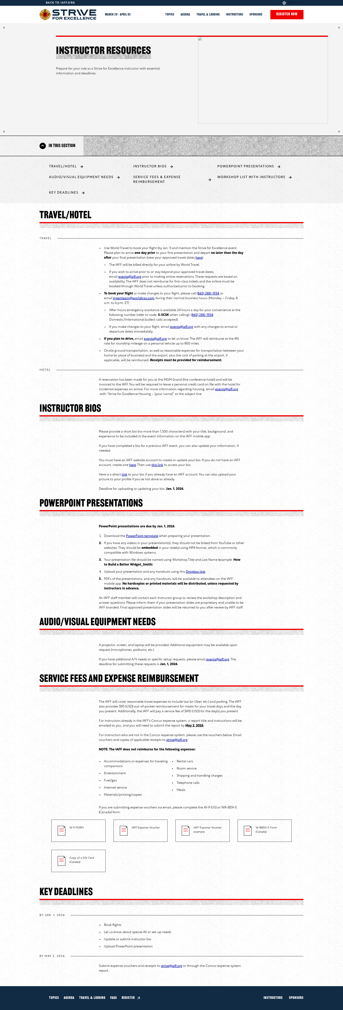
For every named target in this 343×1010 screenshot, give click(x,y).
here (199, 257)
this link (157, 465)
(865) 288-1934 (208, 293)
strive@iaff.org (177, 740)
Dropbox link (195, 571)
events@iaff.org (129, 276)
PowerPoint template (142, 536)
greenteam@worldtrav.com (133, 298)
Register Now (287, 14)
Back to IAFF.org (60, 2)
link (124, 474)
